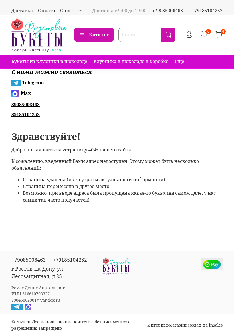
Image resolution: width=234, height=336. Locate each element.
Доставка (22, 10)
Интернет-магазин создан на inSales (185, 325)
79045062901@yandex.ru (35, 300)
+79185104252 (207, 10)
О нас (66, 10)
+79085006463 (167, 10)
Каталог (99, 35)
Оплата (46, 10)
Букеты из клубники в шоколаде (49, 61)
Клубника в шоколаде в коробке (131, 61)
